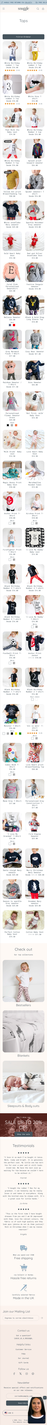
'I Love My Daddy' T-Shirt (34, 618)
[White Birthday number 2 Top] (34, 51)
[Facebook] (14, 1373)
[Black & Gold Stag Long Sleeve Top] (34, 305)
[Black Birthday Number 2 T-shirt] (34, 677)
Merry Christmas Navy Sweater (35, 871)
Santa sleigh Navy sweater (12, 871)
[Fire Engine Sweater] (34, 822)
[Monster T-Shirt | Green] (20, 733)
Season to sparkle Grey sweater (12, 902)
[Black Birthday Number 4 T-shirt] (34, 574)
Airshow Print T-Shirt (35, 514)
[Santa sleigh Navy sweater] (12, 858)
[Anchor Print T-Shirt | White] (10, 523)
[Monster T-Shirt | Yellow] (16, 733)
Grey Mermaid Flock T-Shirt (12, 352)
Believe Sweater (12, 317)
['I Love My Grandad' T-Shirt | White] (10, 844)
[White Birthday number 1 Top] (12, 51)
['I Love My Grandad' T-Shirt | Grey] (14, 844)
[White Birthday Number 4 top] (34, 117)
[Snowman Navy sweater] (34, 889)
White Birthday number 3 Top (12, 97)
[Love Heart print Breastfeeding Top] (34, 752)
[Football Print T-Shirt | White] (10, 663)
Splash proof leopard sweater (35, 162)
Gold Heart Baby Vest (12, 254)
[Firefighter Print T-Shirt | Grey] (14, 559)
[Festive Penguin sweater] (34, 272)
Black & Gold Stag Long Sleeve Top (34, 318)
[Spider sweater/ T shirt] (34, 179)
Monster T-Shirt (12, 726)
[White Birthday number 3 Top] (12, 84)
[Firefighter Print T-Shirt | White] (10, 559)
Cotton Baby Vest (35, 932)
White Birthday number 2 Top (34, 64)
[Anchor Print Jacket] (34, 641)
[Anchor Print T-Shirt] (12, 501)
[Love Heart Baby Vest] (34, 439)
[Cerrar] (45, 1397)
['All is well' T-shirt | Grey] (36, 738)
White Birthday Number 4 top (34, 131)
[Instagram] (26, 1373)
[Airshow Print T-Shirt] (34, 501)
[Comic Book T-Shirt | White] (10, 774)
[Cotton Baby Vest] (34, 920)
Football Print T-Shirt (12, 654)
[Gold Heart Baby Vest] (12, 241)
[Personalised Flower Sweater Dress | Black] (8, 425)
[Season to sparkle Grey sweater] (12, 889)
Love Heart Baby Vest (35, 453)
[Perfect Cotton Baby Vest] (12, 920)
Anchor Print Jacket (34, 654)
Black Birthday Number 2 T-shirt (35, 690)
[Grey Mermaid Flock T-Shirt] (12, 339)
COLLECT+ (25, 2)
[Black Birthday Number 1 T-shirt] (12, 677)
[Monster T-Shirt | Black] (12, 733)
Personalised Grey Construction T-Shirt (34, 803)
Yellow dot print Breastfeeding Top (12, 193)
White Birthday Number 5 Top (12, 162)
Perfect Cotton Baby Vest (12, 933)
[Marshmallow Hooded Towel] (34, 470)
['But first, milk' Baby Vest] (34, 401)
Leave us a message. (23, 1338)
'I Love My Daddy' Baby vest (34, 551)
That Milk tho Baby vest (12, 131)
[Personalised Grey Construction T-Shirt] (34, 789)
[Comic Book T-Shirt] (12, 752)
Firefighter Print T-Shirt (12, 551)
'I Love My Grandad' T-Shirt (12, 835)
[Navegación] (3, 8)
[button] (36, 1410)
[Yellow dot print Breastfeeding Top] (12, 179)
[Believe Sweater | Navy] (10, 325)
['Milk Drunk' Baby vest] (12, 439)
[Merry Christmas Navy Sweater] (34, 858)
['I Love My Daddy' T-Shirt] (34, 604)
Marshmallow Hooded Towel (34, 483)
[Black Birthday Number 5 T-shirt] (12, 604)
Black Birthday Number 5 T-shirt (12, 618)
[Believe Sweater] (12, 305)
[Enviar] (41, 1318)
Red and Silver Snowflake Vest (34, 254)
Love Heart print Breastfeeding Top (34, 766)
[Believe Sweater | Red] (14, 325)
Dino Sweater (34, 382)
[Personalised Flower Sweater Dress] (12, 401)
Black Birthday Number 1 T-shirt (12, 690)
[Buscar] (37, 8)
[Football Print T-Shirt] (12, 641)
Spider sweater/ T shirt (34, 193)
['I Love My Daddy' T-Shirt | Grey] (36, 627)
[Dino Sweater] (34, 370)
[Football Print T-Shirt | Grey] (14, 663)
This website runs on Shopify (23, 1422)
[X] (20, 1373)
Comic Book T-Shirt (12, 766)
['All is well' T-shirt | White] (32, 738)
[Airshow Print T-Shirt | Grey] (36, 523)
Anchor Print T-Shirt (12, 514)
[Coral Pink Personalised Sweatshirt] (12, 272)
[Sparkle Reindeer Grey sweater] (34, 210)
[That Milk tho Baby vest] (12, 117)
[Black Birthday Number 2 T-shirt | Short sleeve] (32, 699)
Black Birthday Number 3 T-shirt (12, 587)
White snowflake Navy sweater (12, 223)
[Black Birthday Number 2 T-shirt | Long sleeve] (36, 699)
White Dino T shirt (34, 97)
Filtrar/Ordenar (23, 37)
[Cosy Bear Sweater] (34, 339)
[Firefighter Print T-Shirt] (12, 537)
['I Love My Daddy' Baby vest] (34, 537)
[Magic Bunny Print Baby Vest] (12, 470)
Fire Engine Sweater (35, 835)
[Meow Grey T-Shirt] (12, 789)
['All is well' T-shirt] (34, 713)
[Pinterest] (33, 1373)
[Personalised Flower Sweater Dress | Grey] (12, 425)
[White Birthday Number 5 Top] (12, 148)
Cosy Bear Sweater (34, 351)
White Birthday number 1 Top (12, 64)
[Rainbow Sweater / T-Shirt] (12, 370)
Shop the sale (23, 1134)
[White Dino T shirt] (34, 84)
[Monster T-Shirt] (12, 713)
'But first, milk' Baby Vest (34, 414)
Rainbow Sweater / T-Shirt (12, 383)
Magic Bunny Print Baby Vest (12, 483)
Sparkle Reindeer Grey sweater (35, 223)
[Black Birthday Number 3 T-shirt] (12, 574)
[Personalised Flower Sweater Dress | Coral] (16, 425)
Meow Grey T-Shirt (12, 801)
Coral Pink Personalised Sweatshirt (12, 286)
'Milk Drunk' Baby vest (12, 453)
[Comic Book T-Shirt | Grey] (14, 774)
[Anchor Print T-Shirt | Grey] (14, 523)
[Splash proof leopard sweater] (34, 148)
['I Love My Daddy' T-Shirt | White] (32, 627)
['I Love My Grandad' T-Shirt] (12, 822)
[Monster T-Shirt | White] (4, 733)
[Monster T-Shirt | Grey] (8, 733)
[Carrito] (43, 8)
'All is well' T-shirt (35, 727)
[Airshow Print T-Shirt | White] (32, 523)
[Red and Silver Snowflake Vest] (34, 241)
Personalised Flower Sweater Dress (12, 415)
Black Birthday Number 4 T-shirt (35, 587)
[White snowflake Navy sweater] (12, 210)
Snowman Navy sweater (34, 902)
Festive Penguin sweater (35, 285)
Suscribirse (23, 1403)
